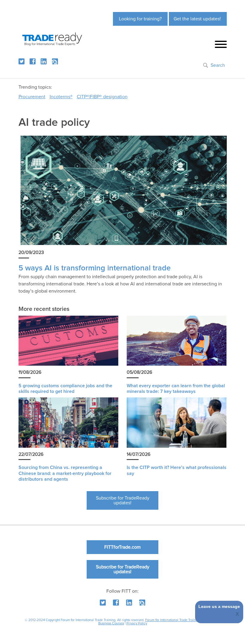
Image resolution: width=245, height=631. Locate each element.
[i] (55, 61)
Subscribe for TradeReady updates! (122, 500)
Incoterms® (61, 96)
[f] (33, 61)
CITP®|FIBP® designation (102, 96)
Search (218, 65)
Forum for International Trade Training (172, 620)
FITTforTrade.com (122, 547)
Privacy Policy (136, 623)
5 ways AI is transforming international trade (95, 268)
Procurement (32, 96)
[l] (44, 61)
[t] (21, 61)
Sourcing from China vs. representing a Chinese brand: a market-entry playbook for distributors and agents (65, 473)
